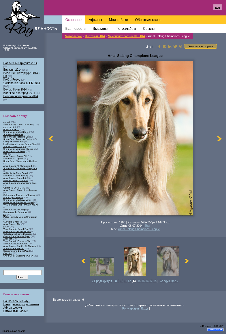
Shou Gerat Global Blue (15, 132)
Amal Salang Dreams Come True (20, 183)
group (6, 226)
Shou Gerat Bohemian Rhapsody (20, 168)
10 (121, 281)
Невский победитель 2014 (20, 96)
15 (143, 281)
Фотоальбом (73, 36)
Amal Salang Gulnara (14, 151)
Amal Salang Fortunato (15, 243)
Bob (5, 154)
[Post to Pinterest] (181, 46)
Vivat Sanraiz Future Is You (17, 241)
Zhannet (7, 239)
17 (151, 281)
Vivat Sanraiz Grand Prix (15, 229)
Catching (7, 253)
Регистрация (130, 308)
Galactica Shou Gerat (14, 188)
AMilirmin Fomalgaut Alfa (15, 180)
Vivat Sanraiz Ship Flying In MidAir (20, 205)
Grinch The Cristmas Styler (16, 236)
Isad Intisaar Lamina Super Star (19, 144)
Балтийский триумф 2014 (20, 63)
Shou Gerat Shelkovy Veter (17, 200)
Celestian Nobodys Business (17, 234)
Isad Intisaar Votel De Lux (16, 137)
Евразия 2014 (12, 69)
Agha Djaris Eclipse (13, 197)
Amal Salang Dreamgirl (14, 209)
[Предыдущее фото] (51, 138)
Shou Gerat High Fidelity (15, 175)
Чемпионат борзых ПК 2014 (126, 36)
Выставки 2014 (95, 36)
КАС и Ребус (11, 79)
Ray (147, 225)
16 (147, 281)
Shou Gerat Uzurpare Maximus (19, 149)
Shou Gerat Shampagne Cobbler (20, 161)
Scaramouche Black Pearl (16, 251)
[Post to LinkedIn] (170, 46)
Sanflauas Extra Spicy (14, 146)
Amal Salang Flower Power (17, 231)
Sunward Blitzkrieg (12, 222)
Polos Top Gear (11, 129)
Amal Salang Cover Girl (15, 156)
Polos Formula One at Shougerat (20, 217)
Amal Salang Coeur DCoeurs (18, 124)
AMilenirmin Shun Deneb (15, 173)
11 (125, 281)
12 (129, 281)
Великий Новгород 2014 (19, 92)
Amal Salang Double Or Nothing (19, 246)
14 (139, 281)
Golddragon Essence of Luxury (19, 195)
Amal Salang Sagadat (14, 178)
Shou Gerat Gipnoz (13, 158)
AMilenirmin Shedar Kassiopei (18, 202)
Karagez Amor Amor (13, 141)
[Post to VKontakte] (164, 46)
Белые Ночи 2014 (15, 89)
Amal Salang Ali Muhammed (17, 166)
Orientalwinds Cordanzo (15, 212)
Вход (144, 308)
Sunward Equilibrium (13, 248)
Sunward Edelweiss (13, 134)
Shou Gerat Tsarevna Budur (17, 139)
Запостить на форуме (200, 46)
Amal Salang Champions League (139, 229)
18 (154, 281)
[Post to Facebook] (158, 46)
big (4, 214)
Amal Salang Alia (12, 224)
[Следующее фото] (219, 138)
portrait (6, 122)
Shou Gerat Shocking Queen (18, 256)
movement (8, 127)
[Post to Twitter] (175, 46)
